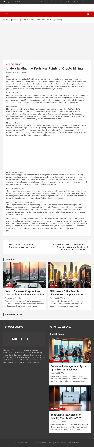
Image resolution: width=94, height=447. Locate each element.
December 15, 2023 (13, 73)
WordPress (74, 443)
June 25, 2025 (55, 373)
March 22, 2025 (10, 298)
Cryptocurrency (13, 64)
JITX (30, 443)
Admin (24, 73)
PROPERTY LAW (13, 314)
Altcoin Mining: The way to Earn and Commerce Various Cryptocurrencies (23, 246)
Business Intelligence (59, 360)
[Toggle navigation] (6, 14)
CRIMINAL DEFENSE (60, 326)
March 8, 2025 (55, 298)
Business (9, 285)
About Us (41, 2)
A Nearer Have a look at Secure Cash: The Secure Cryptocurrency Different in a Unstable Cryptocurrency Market (69, 247)
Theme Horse (47, 443)
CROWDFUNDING (14, 326)
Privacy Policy (61, 2)
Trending (9, 259)
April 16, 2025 (55, 421)
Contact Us (50, 2)
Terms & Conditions (74, 2)
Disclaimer (87, 2)
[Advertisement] (47, 43)
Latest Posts (57, 334)
